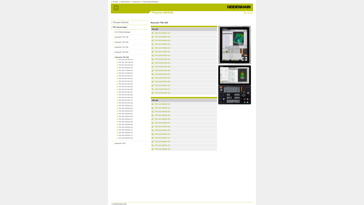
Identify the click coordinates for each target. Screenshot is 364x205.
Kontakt (115, 2)
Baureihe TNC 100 (121, 37)
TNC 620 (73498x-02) (125, 73)
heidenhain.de (125, 2)
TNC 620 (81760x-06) (125, 89)
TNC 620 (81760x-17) (125, 100)
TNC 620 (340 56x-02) (125, 62)
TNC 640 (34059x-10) (125, 127)
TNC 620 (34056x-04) (125, 67)
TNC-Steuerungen (120, 27)
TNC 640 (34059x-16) (125, 132)
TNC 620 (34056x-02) (162, 37)
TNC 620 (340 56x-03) (125, 65)
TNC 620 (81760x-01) (125, 76)
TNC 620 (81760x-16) (125, 97)
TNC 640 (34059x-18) (125, 138)
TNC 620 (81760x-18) (125, 103)
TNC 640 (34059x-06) (125, 116)
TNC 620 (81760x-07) (125, 92)
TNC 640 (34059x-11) (125, 130)
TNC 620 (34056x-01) (162, 33)
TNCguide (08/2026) (121, 22)
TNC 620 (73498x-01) (125, 70)
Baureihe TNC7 (120, 143)
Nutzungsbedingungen (151, 2)
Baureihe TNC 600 (122, 57)
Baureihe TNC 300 (121, 42)
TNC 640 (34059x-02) (125, 108)
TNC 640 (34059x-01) (125, 105)
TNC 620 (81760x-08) (125, 95)
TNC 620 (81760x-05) (125, 86)
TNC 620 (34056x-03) (162, 40)
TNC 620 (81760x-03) (125, 81)
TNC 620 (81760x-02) (125, 78)
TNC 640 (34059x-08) (125, 122)
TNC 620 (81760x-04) (125, 84)
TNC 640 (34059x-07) (125, 119)
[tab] (129, 22)
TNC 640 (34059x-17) (125, 135)
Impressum (136, 2)
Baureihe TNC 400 (121, 47)
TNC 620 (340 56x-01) (125, 59)
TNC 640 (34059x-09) (125, 124)
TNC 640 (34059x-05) (125, 113)
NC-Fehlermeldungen (122, 32)
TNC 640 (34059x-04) (125, 111)
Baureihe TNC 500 (121, 52)
